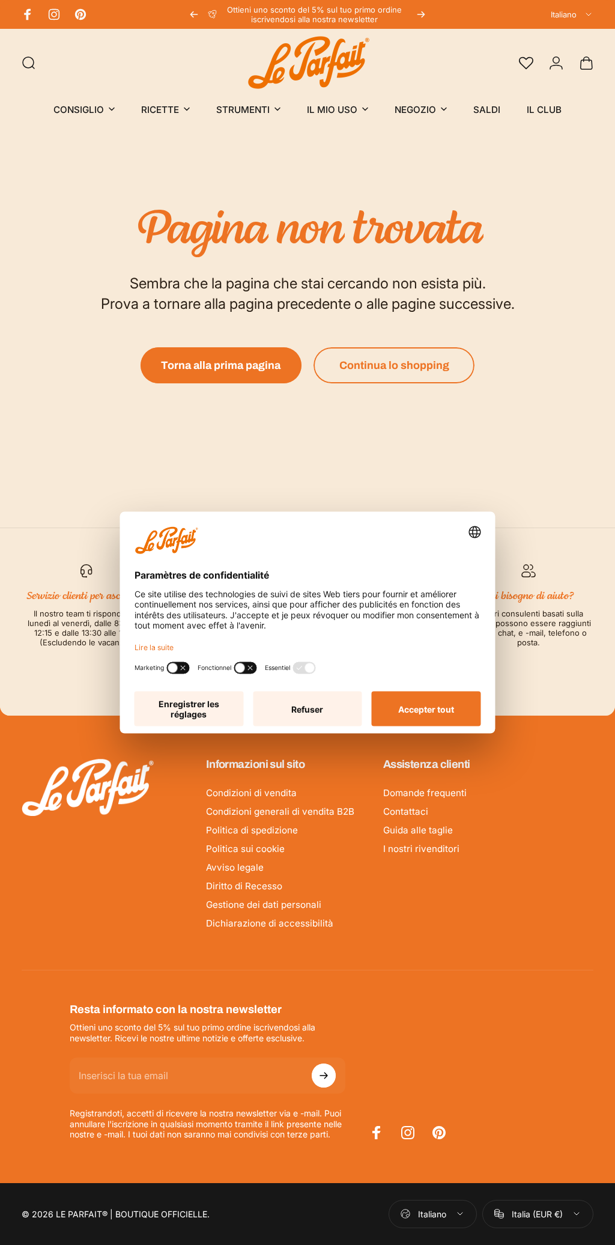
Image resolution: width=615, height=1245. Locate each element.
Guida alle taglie (418, 830)
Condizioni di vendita (251, 793)
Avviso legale (235, 867)
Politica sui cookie (245, 848)
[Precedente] (194, 14)
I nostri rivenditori (421, 848)
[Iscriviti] (324, 1076)
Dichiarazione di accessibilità (269, 923)
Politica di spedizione (252, 830)
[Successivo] (421, 14)
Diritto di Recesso (244, 886)
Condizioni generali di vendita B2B (280, 811)
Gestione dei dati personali (263, 904)
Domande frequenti (425, 793)
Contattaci (405, 811)
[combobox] (572, 14)
